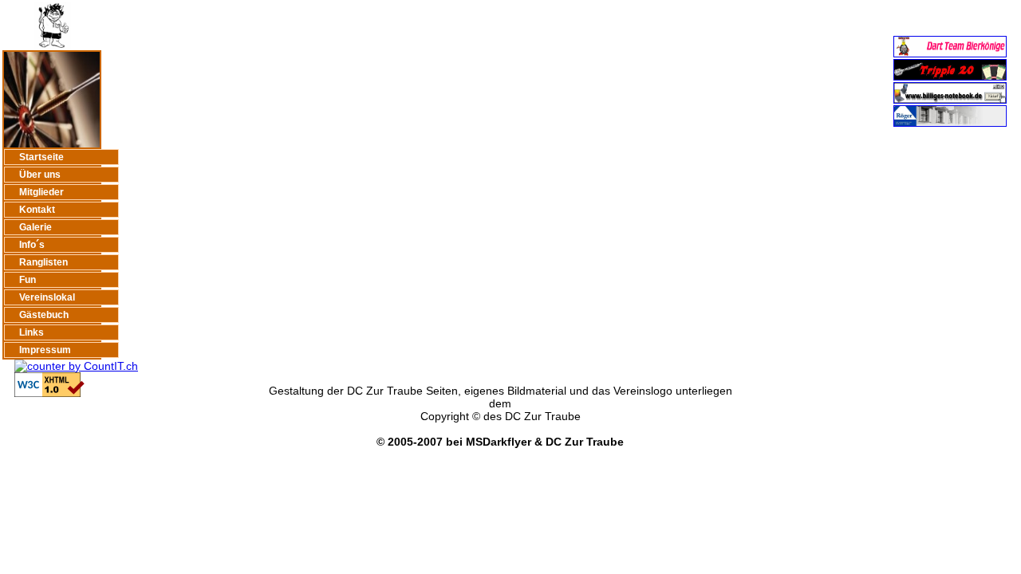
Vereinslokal (47, 297)
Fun (27, 279)
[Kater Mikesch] (950, 76)
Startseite (41, 157)
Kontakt (37, 209)
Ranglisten (43, 262)
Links (31, 332)
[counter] (70, 366)
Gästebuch (44, 314)
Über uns (40, 174)
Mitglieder (41, 192)
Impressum (45, 350)
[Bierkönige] (950, 53)
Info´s (32, 244)
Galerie (35, 227)
